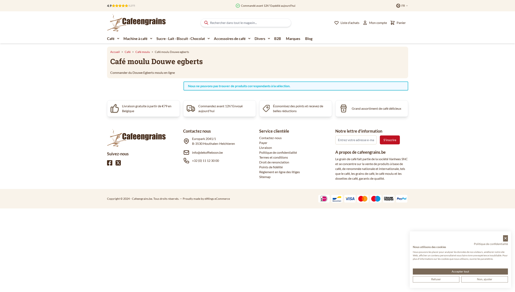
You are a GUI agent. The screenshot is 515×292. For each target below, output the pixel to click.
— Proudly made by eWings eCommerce (205, 198)
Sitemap (265, 177)
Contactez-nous (270, 138)
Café (111, 38)
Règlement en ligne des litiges (279, 172)
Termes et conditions (273, 157)
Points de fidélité (271, 167)
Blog (308, 38)
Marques (293, 38)
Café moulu (142, 52)
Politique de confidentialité (278, 152)
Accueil (115, 52)
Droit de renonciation (274, 162)
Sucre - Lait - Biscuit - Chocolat (180, 38)
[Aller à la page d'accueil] (136, 22)
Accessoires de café (230, 38)
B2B (277, 38)
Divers (260, 38)
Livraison (265, 147)
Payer (263, 143)
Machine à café (135, 38)
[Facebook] (109, 163)
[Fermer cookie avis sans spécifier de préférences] (505, 238)
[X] (118, 163)
